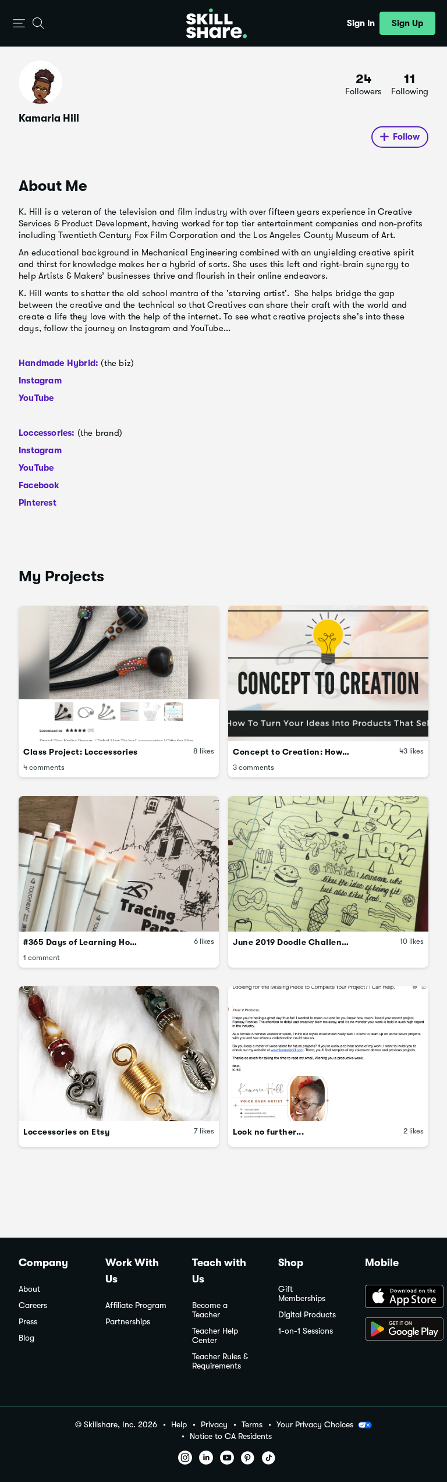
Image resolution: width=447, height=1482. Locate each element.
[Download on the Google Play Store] (396, 1330)
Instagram (40, 380)
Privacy (214, 1424)
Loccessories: (47, 433)
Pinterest (37, 502)
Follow (406, 137)
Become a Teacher (210, 1310)
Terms (252, 1424)
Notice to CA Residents (231, 1436)
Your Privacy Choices (314, 1424)
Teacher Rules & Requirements (220, 1361)
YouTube (36, 398)
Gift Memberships (301, 1294)
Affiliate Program (135, 1305)
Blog (26, 1338)
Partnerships (127, 1321)
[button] (19, 23)
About (29, 1289)
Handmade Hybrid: (58, 363)
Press (28, 1321)
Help (179, 1424)
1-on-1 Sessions (305, 1331)
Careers (33, 1305)
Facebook (39, 485)
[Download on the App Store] (396, 1297)
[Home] (216, 23)
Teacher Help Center (215, 1336)
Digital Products (307, 1314)
